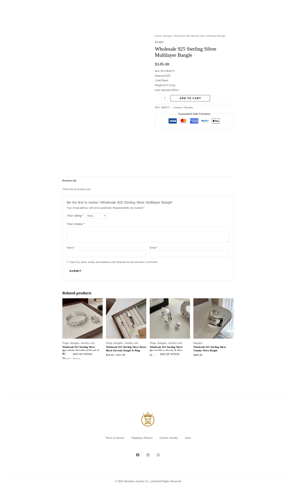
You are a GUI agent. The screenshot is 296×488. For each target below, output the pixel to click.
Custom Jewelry (169, 437)
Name (71, 247)
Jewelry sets (88, 343)
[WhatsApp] (158, 455)
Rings (65, 343)
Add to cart (190, 98)
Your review (76, 224)
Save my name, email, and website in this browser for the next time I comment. (114, 262)
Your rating (75, 215)
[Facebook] (137, 455)
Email (154, 247)
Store (188, 437)
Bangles (167, 36)
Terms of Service (114, 437)
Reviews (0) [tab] (69, 180)
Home (158, 36)
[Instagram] (148, 455)
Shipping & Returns (142, 437)
